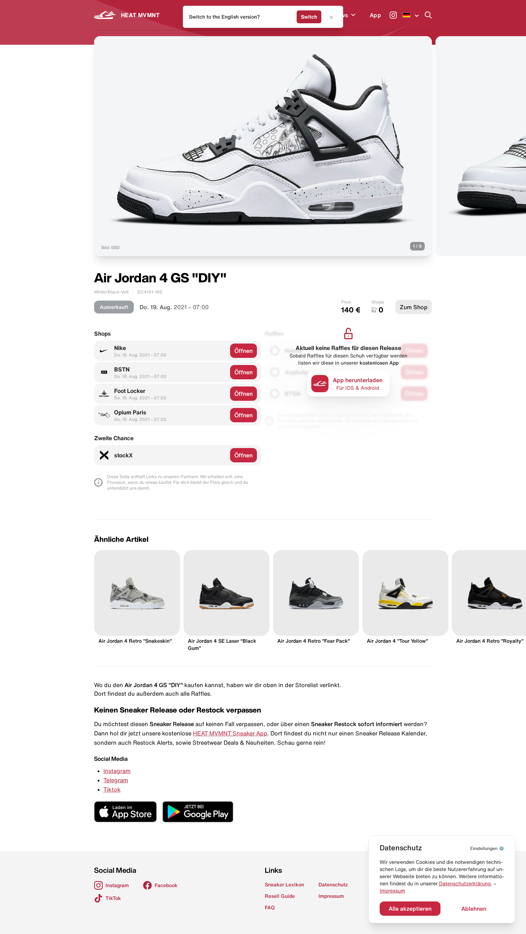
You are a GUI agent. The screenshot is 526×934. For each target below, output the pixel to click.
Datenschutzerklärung (465, 883)
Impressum (392, 890)
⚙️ (487, 848)
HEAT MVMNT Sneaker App (230, 733)
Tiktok (112, 789)
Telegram (115, 780)
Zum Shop (414, 307)
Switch (309, 16)
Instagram (117, 771)
